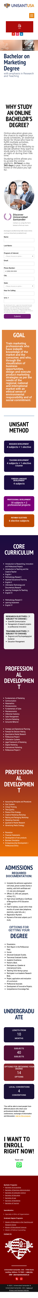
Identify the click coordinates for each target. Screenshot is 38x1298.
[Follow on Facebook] (13, 34)
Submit (17, 316)
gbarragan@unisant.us (21, 1275)
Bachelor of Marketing (12, 1201)
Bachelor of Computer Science (15, 1193)
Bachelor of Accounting (13, 1187)
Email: (6, 261)
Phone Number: (9, 268)
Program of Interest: (11, 253)
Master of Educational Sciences (15, 1227)
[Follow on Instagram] (17, 34)
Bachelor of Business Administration (17, 1190)
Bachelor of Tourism (12, 1203)
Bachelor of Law (10, 1198)
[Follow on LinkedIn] (21, 34)
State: (6, 283)
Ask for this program (23, 1116)
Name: (6, 237)
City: (5, 275)
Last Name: (8, 246)
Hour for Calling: (10, 290)
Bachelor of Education (12, 1195)
